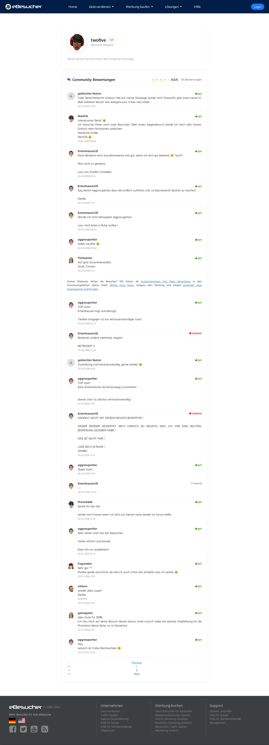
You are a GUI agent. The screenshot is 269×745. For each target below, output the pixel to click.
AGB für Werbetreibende (116, 726)
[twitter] (24, 728)
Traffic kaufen (109, 715)
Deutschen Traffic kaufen (171, 726)
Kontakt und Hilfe (221, 711)
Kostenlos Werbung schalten (173, 722)
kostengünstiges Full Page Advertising (166, 281)
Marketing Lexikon (166, 730)
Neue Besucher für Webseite (173, 711)
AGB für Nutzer (110, 722)
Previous (137, 662)
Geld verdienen (110, 711)
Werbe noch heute (122, 285)
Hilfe (197, 7)
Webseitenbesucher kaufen (172, 715)
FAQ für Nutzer (219, 715)
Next (137, 673)
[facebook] (14, 728)
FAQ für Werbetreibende (225, 718)
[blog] (46, 728)
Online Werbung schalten (171, 718)
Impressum (108, 730)
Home (73, 7)
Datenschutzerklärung (114, 718)
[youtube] (35, 728)
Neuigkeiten (217, 722)
